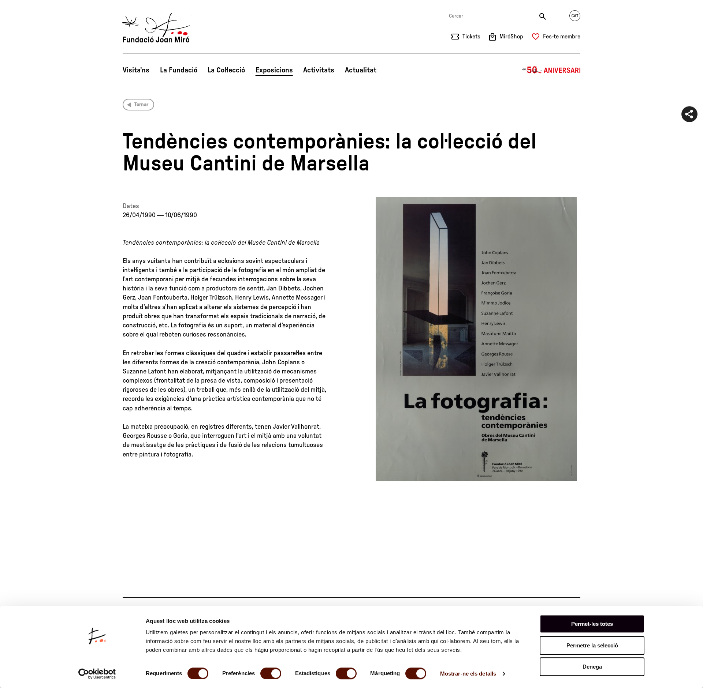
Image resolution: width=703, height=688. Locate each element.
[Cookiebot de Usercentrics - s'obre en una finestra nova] (97, 673)
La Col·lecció (226, 70)
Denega (592, 666)
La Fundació (178, 70)
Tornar (141, 104)
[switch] (270, 673)
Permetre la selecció (592, 645)
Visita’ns (136, 70)
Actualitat (360, 70)
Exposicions (274, 70)
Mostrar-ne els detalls (468, 673)
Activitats (318, 70)
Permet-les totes (592, 624)
